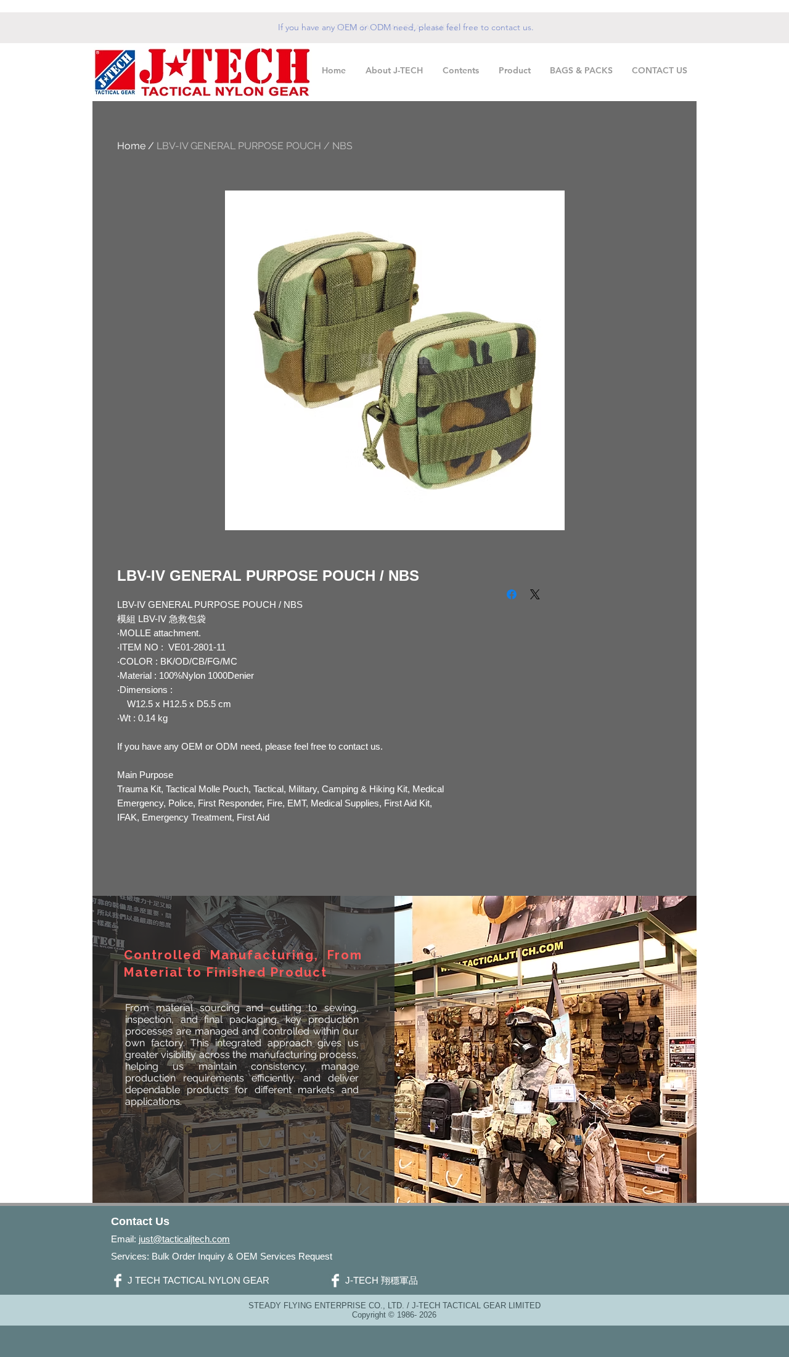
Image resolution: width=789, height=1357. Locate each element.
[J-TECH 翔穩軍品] (335, 1280)
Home (131, 146)
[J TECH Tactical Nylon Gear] (118, 1280)
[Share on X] (535, 594)
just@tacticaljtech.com (184, 1239)
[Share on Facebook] (511, 594)
